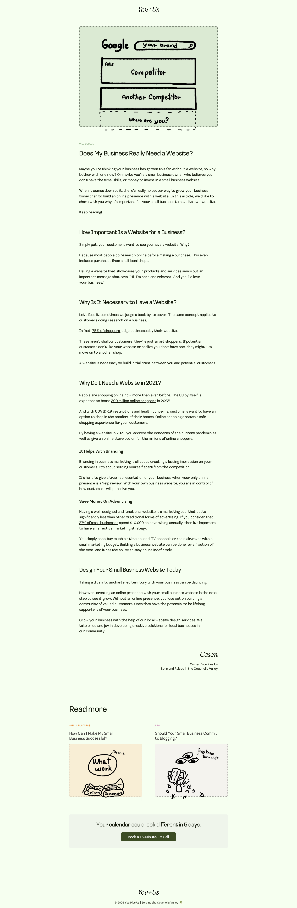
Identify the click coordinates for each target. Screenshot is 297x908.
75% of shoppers (106, 330)
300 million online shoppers (133, 400)
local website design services (171, 619)
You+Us (148, 10)
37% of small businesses (98, 522)
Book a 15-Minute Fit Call (148, 836)
